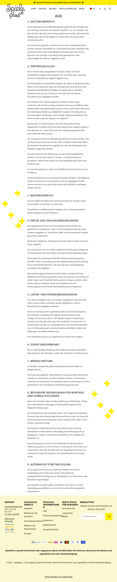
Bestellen (28, 508)
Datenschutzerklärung (52, 515)
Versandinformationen (33, 521)
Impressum (48, 520)
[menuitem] (81, 8)
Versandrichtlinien (51, 529)
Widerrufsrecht (49, 525)
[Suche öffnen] (100, 8)
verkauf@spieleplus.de (13, 506)
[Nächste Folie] (109, 2)
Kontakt (27, 533)
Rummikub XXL (68, 508)
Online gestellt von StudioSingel (58, 576)
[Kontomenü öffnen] (104, 8)
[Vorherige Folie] (5, 2)
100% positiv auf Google (9, 519)
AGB (45, 511)
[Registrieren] (108, 516)
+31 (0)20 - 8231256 (12, 514)
